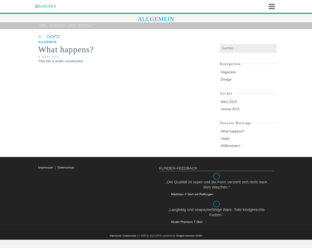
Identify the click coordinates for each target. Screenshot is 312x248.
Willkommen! (230, 146)
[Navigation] (271, 6)
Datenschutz (66, 167)
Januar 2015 (230, 109)
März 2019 (229, 102)
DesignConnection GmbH (189, 235)
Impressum (45, 167)
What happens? (233, 131)
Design (226, 79)
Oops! (225, 138)
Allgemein (47, 42)
